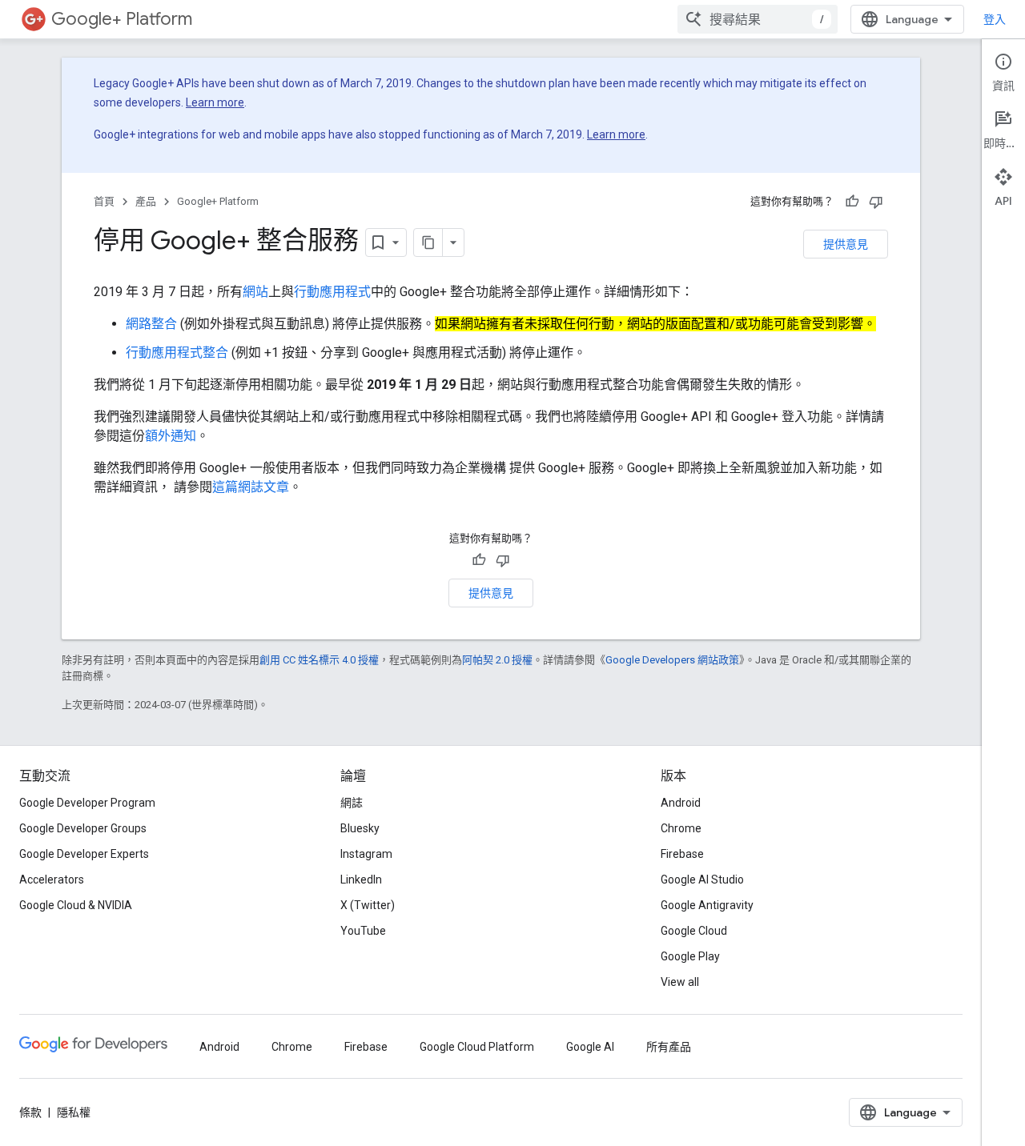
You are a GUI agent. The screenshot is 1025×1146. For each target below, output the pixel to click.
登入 (994, 19)
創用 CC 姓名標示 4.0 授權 (319, 660)
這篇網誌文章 (250, 487)
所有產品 (668, 1046)
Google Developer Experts (84, 853)
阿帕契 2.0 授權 (497, 660)
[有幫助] (852, 202)
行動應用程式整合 (177, 352)
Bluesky (360, 828)
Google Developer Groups (83, 828)
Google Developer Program (87, 802)
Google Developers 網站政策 (672, 660)
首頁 (104, 201)
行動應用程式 (332, 291)
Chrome (681, 828)
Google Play (690, 956)
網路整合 (151, 323)
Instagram (366, 853)
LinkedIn (361, 879)
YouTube (363, 930)
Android (681, 802)
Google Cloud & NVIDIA (75, 905)
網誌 (351, 802)
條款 (30, 1112)
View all (680, 982)
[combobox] (757, 19)
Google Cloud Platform (477, 1046)
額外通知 (170, 435)
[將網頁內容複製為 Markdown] (428, 242)
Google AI (590, 1046)
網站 (255, 291)
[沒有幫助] (876, 202)
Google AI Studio (702, 879)
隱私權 (73, 1112)
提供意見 (845, 244)
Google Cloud (694, 930)
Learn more (215, 102)
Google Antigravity (707, 905)
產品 (145, 201)
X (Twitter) (367, 905)
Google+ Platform (121, 19)
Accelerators (51, 879)
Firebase (682, 853)
